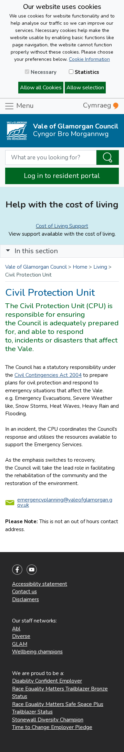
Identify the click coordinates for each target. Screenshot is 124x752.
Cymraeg (98, 105)
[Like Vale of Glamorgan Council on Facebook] (17, 568)
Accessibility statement (39, 584)
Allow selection (85, 87)
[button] (8, 251)
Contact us (24, 591)
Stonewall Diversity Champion (47, 719)
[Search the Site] (107, 157)
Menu (24, 105)
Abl (16, 628)
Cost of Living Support (62, 226)
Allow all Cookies (41, 87)
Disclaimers (25, 599)
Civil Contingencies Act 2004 (48, 375)
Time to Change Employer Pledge (52, 727)
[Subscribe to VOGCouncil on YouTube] (32, 568)
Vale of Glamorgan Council (36, 266)
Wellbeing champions (37, 651)
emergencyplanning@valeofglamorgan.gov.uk (64, 502)
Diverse (21, 636)
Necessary (42, 72)
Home (80, 266)
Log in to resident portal (62, 175)
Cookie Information (89, 59)
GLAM (19, 644)
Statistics (86, 72)
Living (100, 266)
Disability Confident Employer (47, 680)
